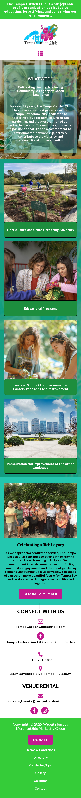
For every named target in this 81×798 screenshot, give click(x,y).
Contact (41, 788)
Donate (40, 740)
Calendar (40, 780)
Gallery (40, 773)
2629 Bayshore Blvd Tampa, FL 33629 (40, 673)
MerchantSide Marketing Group (40, 728)
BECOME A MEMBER (40, 594)
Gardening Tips (40, 765)
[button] (41, 623)
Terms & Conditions (40, 750)
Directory (40, 757)
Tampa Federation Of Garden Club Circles (40, 642)
